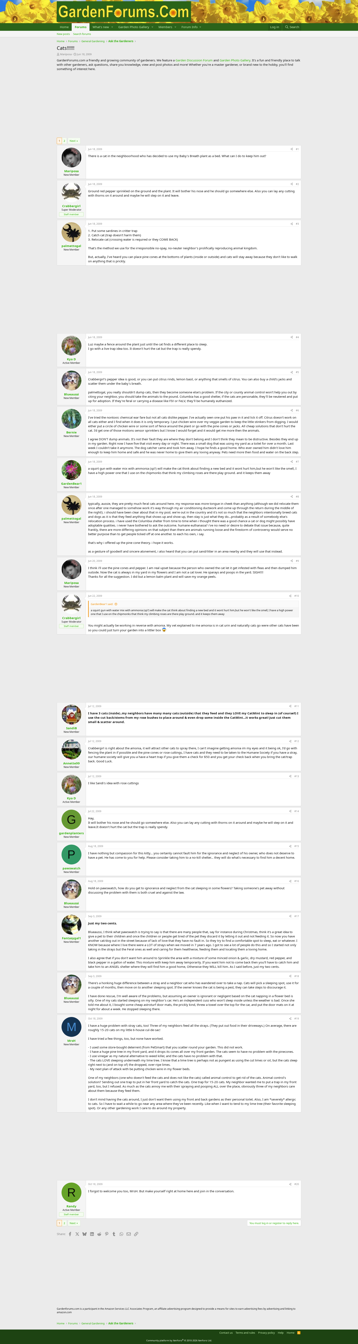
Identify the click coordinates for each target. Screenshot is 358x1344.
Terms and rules (245, 1332)
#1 (297, 149)
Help (281, 1332)
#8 (297, 496)
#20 (296, 1184)
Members (165, 27)
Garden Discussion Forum (194, 60)
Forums (80, 27)
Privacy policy (266, 1332)
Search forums (82, 34)
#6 (297, 410)
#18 (296, 976)
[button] (112, 27)
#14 (296, 811)
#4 (297, 337)
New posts (63, 34)
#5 (297, 372)
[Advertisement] (179, 104)
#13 (296, 776)
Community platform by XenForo (179, 1340)
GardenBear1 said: (102, 604)
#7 (297, 461)
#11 (296, 706)
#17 (296, 916)
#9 (297, 561)
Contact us (226, 1332)
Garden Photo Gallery (133, 27)
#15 (296, 846)
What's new (101, 27)
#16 (296, 881)
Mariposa (66, 54)
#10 (296, 596)
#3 (297, 224)
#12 (296, 741)
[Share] (291, 149)
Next (73, 141)
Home (64, 27)
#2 (297, 184)
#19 (296, 1018)
